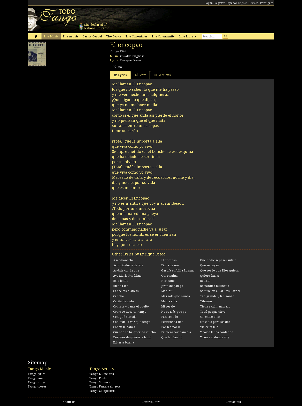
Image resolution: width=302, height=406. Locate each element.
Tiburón (206, 301)
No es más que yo (173, 311)
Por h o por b (170, 327)
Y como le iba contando (216, 332)
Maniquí (167, 291)
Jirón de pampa (172, 286)
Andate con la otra (126, 270)
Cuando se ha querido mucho (134, 332)
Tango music (37, 378)
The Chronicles (137, 36)
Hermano (168, 280)
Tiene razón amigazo (215, 306)
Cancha (118, 296)
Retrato (205, 280)
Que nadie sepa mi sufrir (218, 260)
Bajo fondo (120, 280)
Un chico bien (210, 316)
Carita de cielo (123, 301)
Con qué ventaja (124, 316)
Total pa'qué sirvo (213, 311)
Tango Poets (98, 378)
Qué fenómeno (171, 337)
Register (219, 3)
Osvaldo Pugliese (132, 56)
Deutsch (253, 3)
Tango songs (37, 382)
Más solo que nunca (175, 296)
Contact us (233, 402)
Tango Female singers (105, 386)
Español (232, 3)
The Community (163, 36)
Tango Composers (102, 390)
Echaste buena (123, 342)
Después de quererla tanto (132, 337)
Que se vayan (209, 265)
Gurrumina (169, 275)
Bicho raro (120, 286)
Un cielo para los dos (215, 322)
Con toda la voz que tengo (131, 322)
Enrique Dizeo (130, 60)
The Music (51, 36)
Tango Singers (99, 382)
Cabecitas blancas (126, 291)
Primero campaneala (176, 332)
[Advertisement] (58, 94)
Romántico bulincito (214, 286)
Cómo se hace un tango (129, 311)
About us (68, 402)
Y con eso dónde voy (214, 337)
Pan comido (169, 316)
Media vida (169, 301)
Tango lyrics (36, 374)
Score (142, 75)
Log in (209, 3)
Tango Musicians (101, 374)
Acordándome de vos (128, 265)
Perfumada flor (172, 322)
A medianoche (123, 260)
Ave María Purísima (127, 275)
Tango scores (37, 386)
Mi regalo (168, 306)
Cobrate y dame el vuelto (131, 306)
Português (266, 3)
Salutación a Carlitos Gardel (220, 291)
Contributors (151, 402)
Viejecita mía (209, 327)
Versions (164, 75)
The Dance (113, 36)
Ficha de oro (170, 265)
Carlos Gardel (92, 36)
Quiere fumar (210, 275)
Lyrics (122, 75)
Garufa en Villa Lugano (178, 270)
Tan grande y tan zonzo (217, 296)
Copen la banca (124, 327)
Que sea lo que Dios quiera (219, 270)
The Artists (70, 36)
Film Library (188, 36)
